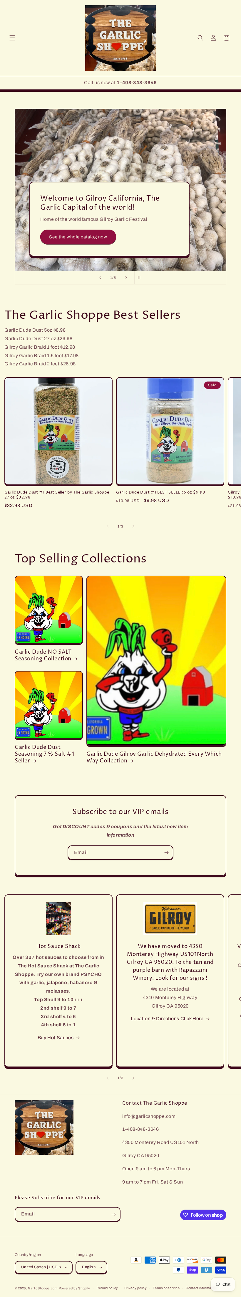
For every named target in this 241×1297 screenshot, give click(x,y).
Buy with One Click (69, 211)
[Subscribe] (166, 852)
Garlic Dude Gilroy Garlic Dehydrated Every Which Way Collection (154, 757)
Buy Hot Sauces (55, 1037)
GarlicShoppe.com (43, 1288)
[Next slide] (126, 277)
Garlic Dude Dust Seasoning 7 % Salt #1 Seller (44, 754)
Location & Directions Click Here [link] (167, 1018)
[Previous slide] (100, 277)
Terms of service (166, 1288)
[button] (12, 37)
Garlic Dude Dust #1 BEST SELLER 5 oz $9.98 (160, 492)
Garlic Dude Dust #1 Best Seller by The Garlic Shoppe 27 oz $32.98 (56, 495)
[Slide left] (107, 526)
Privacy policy (135, 1288)
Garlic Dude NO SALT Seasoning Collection (43, 655)
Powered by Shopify (75, 1288)
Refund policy (107, 1288)
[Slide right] (133, 526)
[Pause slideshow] (140, 277)
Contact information (201, 1288)
